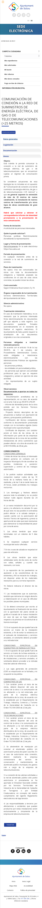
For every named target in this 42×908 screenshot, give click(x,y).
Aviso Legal (26, 881)
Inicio (13, 881)
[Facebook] (13, 851)
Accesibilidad (28, 886)
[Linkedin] (23, 851)
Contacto (10, 890)
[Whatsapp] (29, 851)
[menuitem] (28, 20)
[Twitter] (18, 851)
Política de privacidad (27, 890)
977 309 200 (25, 899)
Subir (4, 835)
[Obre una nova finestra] (14, 15)
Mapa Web (13, 886)
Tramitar (10, 825)
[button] (3, 3)
